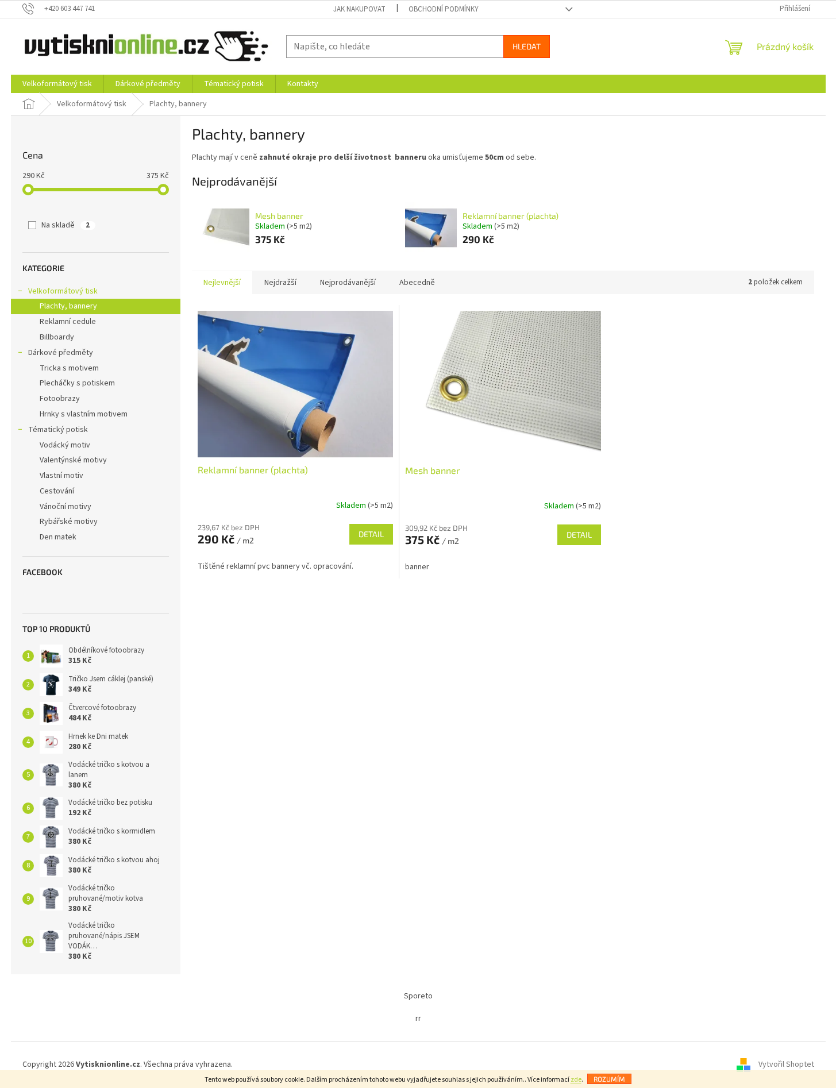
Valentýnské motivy (73, 460)
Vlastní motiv (61, 475)
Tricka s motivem (69, 368)
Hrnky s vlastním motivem (84, 414)
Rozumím (609, 1079)
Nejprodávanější (348, 282)
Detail (371, 534)
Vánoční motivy (65, 506)
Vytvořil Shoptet (786, 1064)
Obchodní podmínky (444, 9)
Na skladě (65, 225)
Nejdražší (280, 282)
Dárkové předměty (60, 352)
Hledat (527, 46)
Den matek (58, 537)
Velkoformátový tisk (63, 291)
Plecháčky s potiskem (77, 383)
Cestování (57, 491)
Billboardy (57, 337)
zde (576, 1080)
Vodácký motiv (65, 445)
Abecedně (417, 282)
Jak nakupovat (359, 9)
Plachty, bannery (68, 306)
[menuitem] (57, 84)
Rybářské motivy (69, 521)
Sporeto (418, 996)
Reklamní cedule (68, 321)
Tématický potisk (58, 429)
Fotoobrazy (60, 398)
